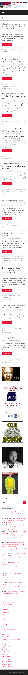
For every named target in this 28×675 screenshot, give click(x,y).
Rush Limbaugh (6, 656)
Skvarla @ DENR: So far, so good (13, 338)
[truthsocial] (9, 416)
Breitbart (4, 614)
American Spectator (7, 604)
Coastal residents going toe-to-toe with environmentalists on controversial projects (13, 270)
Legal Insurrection (6, 647)
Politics (14, 86)
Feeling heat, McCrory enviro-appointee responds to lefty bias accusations (13, 166)
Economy (17, 189)
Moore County (14, 359)
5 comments (7, 53)
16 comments (7, 88)
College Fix (5, 624)
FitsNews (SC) (5, 637)
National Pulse (5, 649)
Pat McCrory (16, 260)
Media (8, 49)
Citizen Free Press (6, 622)
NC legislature (14, 49)
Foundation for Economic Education (11, 639)
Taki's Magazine (6, 659)
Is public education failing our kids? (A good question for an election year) (13, 538)
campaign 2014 (7, 189)
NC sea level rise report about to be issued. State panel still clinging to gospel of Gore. (14, 26)
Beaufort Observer (7, 607)
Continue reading (7, 44)
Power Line (5, 654)
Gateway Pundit (6, 642)
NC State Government (12, 191)
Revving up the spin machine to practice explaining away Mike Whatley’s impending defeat (13, 514)
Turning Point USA (6, 664)
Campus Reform (6, 617)
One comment (7, 158)
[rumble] (19, 416)
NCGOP (10, 86)
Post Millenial (5, 652)
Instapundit (5, 644)
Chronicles (4, 619)
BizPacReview (5, 609)
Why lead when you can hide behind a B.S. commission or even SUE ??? (14, 96)
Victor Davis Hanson (7, 666)
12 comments (7, 262)
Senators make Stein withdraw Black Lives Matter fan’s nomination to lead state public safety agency (13, 544)
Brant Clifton (21, 31)
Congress (14, 256)
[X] (12, 416)
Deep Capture (5, 634)
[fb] (15, 416)
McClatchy (4, 258)
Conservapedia (6, 627)
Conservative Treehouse (8, 629)
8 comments (7, 123)
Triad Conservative (7, 661)
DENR (5, 49)
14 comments (7, 227)
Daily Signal (5, 632)
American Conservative (8, 602)
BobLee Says (5, 612)
